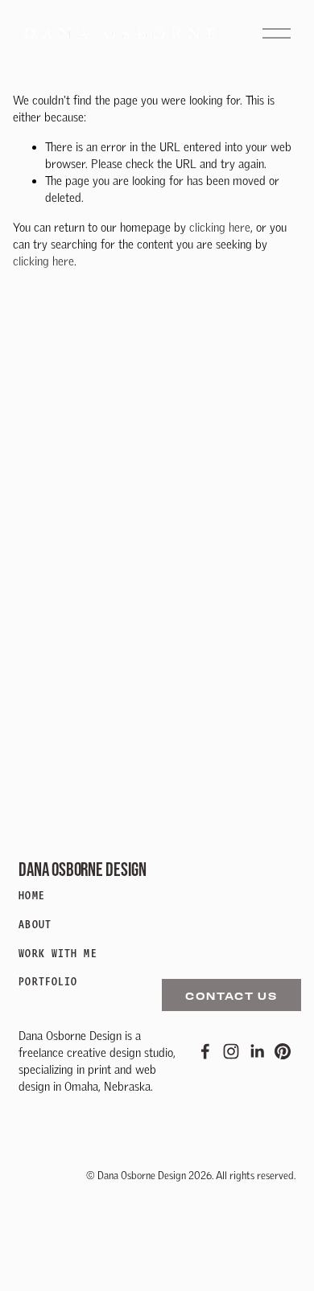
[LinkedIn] (257, 1051)
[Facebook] (205, 1051)
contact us (231, 995)
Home (31, 895)
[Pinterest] (283, 1051)
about (35, 924)
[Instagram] (231, 1051)
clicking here (219, 227)
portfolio (48, 982)
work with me (58, 953)
